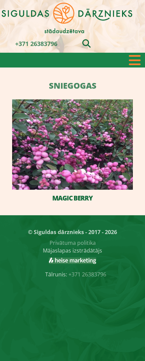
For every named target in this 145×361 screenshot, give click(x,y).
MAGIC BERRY (72, 198)
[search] (86, 43)
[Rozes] (72, 261)
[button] (72, 60)
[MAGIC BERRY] (72, 144)
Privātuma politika (73, 242)
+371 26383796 (36, 44)
